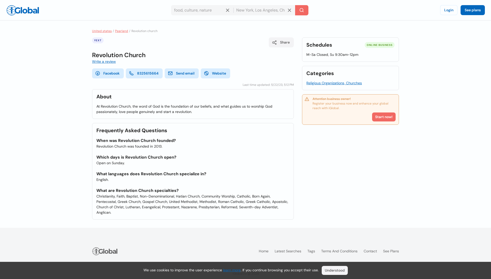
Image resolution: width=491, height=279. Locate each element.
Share (285, 42)
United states (102, 31)
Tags (311, 251)
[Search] (301, 10)
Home (264, 251)
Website (219, 73)
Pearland (121, 31)
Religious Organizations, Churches (334, 83)
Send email (185, 73)
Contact (370, 251)
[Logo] (22, 10)
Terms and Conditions (339, 251)
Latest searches (288, 251)
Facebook (111, 73)
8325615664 (148, 73)
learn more (232, 270)
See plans (473, 10)
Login (448, 10)
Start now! (384, 117)
